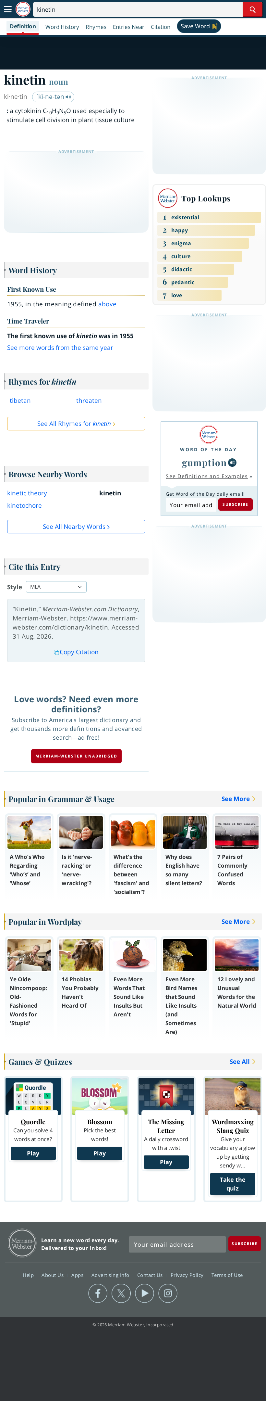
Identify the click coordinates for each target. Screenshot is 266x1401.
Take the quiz (233, 1184)
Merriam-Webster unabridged (76, 756)
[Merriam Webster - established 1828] (23, 9)
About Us (53, 1274)
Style (14, 587)
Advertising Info (111, 1274)
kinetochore (24, 505)
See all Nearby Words (74, 526)
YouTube (144, 1293)
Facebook (97, 1293)
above (107, 304)
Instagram (167, 1293)
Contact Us (150, 1274)
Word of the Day (208, 449)
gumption (204, 462)
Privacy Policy (188, 1274)
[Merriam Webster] (208, 434)
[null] (232, 462)
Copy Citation (79, 652)
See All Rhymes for (74, 423)
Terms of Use (227, 1274)
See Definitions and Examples (207, 476)
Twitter (121, 1293)
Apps (78, 1274)
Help (29, 1274)
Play (33, 1153)
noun (58, 81)
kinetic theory (27, 493)
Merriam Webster (22, 1243)
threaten (89, 400)
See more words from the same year (60, 347)
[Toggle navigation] (8, 9)
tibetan (20, 400)
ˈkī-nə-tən (51, 96)
